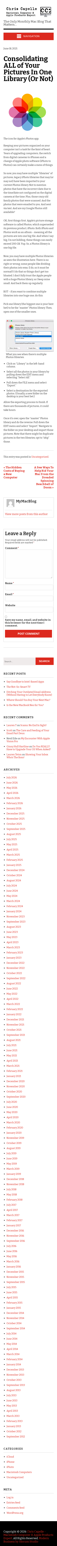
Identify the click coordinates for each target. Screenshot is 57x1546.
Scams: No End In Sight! (33, 725)
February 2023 (15, 952)
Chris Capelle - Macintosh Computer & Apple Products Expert (28, 1535)
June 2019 (12, 1158)
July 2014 (11, 1333)
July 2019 (11, 1153)
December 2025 (15, 813)
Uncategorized (39, 456)
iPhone (10, 1461)
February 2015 (14, 1302)
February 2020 (15, 1127)
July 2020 (12, 1101)
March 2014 (13, 1354)
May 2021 (12, 1055)
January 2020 (14, 1132)
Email (9, 594)
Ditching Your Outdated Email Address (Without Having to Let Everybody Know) (29, 693)
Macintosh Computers (19, 1472)
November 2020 (16, 1086)
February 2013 (14, 1421)
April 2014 (12, 1349)
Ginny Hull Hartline (18, 746)
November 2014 (15, 1318)
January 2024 (14, 911)
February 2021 (14, 1071)
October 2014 (14, 1323)
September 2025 (16, 829)
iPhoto (10, 1467)
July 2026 (12, 777)
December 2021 (15, 1019)
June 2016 (12, 1251)
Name (9, 583)
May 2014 (12, 1343)
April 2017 (12, 1210)
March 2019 (13, 1168)
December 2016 (15, 1230)
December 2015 (15, 1271)
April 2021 (12, 1060)
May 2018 (12, 1194)
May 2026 (12, 787)
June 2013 (12, 1400)
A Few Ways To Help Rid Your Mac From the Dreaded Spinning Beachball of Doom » (44, 477)
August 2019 (14, 1148)
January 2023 (14, 957)
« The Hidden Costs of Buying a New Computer (14, 472)
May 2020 (12, 1112)
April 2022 (12, 999)
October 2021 (14, 1029)
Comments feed (15, 1507)
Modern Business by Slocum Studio (26, 1540)
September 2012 (16, 1436)
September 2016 (16, 1240)
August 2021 (14, 1040)
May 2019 (12, 1163)
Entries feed (13, 1502)
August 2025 (14, 834)
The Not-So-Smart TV (19, 686)
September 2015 (16, 1282)
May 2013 (12, 1405)
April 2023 (12, 942)
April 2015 (12, 1297)
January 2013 (14, 1426)
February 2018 (14, 1199)
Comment (12, 548)
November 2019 (15, 1138)
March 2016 (13, 1261)
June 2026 (12, 782)
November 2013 (15, 1374)
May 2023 (12, 937)
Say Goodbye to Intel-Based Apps (25, 681)
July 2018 (11, 1189)
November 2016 (15, 1235)
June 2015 (12, 1292)
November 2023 (16, 916)
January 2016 (14, 1266)
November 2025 (16, 818)
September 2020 (16, 1096)
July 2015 (11, 1287)
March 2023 (13, 947)
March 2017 (13, 1215)
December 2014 (15, 1313)
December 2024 (15, 870)
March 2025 (13, 854)
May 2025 (12, 844)
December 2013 (15, 1369)
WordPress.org (15, 1512)
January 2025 (14, 865)
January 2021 (14, 1076)
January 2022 (14, 1014)
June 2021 (12, 1050)
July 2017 (11, 1204)
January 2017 (14, 1225)
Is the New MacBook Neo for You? (25, 705)
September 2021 (16, 1035)
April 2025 (12, 849)
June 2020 (12, 1107)
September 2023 (16, 921)
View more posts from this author (26, 514)
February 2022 (15, 1009)
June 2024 (12, 890)
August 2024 (14, 880)
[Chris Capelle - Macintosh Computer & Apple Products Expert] (28, 15)
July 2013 (11, 1395)
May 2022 (12, 993)
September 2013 (16, 1385)
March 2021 (13, 1065)
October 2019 (14, 1143)
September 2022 (16, 978)
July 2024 (12, 885)
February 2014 (14, 1359)
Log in (10, 1497)
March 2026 (13, 798)
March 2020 (13, 1122)
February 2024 (15, 906)
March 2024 (13, 901)
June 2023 (12, 932)
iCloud (10, 1456)
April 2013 (12, 1410)
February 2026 (15, 803)
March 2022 (13, 1004)
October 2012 (14, 1431)
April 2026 (12, 793)
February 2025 (15, 859)
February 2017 (14, 1220)
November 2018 (15, 1184)
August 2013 (14, 1390)
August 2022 (14, 983)
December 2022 (15, 962)
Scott (9, 730)
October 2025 (14, 823)
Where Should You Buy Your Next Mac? (28, 700)
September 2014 (16, 1328)
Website (10, 605)
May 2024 (12, 896)
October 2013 (14, 1380)
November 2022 (16, 968)
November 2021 (15, 1024)
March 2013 (13, 1416)
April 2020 (13, 1117)
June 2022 (12, 988)
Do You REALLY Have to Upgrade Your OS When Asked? (29, 748)
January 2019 (14, 1174)
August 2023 (14, 926)
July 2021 (11, 1045)
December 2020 (16, 1081)
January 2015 (14, 1307)
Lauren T (12, 725)
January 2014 (14, 1364)
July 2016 (11, 1246)
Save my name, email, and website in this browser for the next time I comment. (28, 622)
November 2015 (15, 1277)
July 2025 (12, 839)
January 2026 (14, 808)
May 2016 (12, 1256)
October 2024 (14, 875)
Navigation (31, 36)
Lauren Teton (14, 754)
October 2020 (14, 1091)
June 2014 (12, 1338)
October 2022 (14, 973)
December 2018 (15, 1179)
